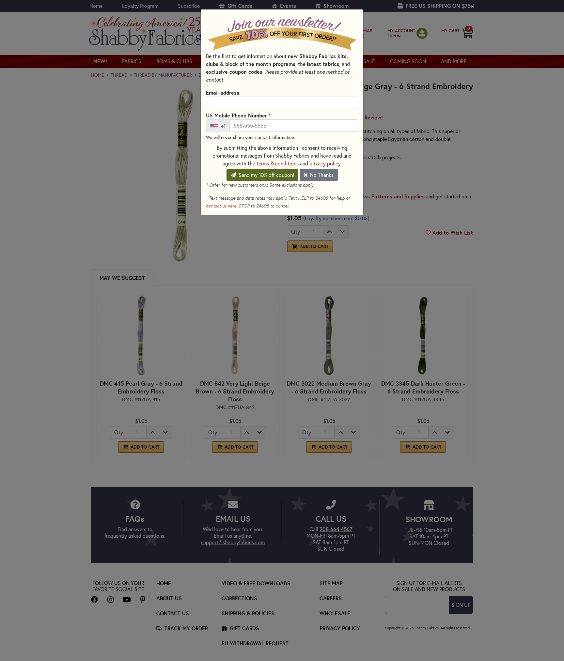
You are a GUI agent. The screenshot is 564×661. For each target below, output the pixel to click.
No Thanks (321, 175)
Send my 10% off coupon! (265, 175)
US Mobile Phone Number (238, 115)
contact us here (221, 206)
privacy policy (324, 163)
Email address (222, 92)
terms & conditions (278, 163)
